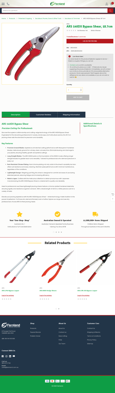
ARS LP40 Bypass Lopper (10, 291)
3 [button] (58, 232)
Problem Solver (35, 336)
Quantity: (69, 84)
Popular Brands (35, 332)
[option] (32, 53)
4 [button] (61, 232)
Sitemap (90, 344)
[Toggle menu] (3, 3)
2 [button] (56, 232)
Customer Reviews (43, 115)
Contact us (73, 65)
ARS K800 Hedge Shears (48, 291)
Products (33, 328)
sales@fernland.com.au (10, 367)
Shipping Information (71, 115)
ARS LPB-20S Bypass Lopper (87, 291)
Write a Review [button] (96, 30)
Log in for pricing (90, 41)
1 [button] (53, 232)
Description (15, 115)
